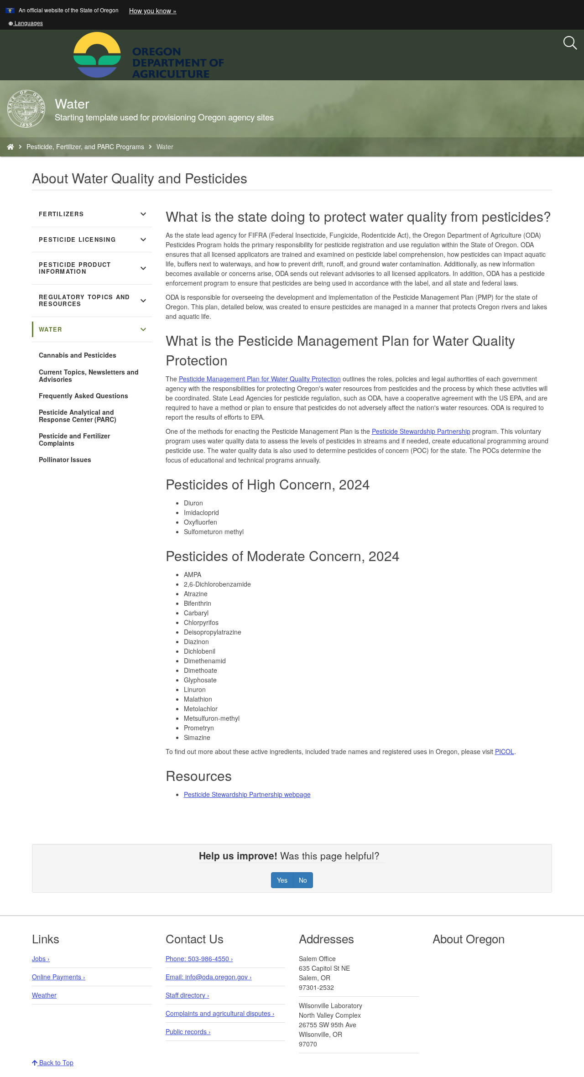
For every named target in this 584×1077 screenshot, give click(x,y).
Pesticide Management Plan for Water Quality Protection (260, 378)
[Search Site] (230, 53)
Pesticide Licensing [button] (94, 239)
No (303, 879)
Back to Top (55, 1062)
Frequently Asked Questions (83, 395)
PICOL (504, 751)
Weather (44, 994)
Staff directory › (187, 994)
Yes (282, 879)
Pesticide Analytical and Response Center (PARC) (77, 415)
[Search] (570, 43)
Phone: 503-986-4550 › (199, 958)
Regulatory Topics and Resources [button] (94, 300)
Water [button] (94, 329)
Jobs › (41, 958)
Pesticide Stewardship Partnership (421, 431)
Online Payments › (58, 976)
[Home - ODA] (10, 146)
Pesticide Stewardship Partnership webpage (247, 794)
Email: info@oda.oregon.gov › (209, 976)
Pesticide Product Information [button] (94, 268)
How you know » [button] (153, 10)
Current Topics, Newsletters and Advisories (89, 375)
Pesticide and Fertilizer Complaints (74, 439)
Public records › (188, 1031)
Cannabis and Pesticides (77, 354)
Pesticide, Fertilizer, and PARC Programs (85, 146)
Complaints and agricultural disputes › (220, 1013)
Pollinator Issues (65, 459)
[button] (25, 22)
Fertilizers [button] (94, 213)
